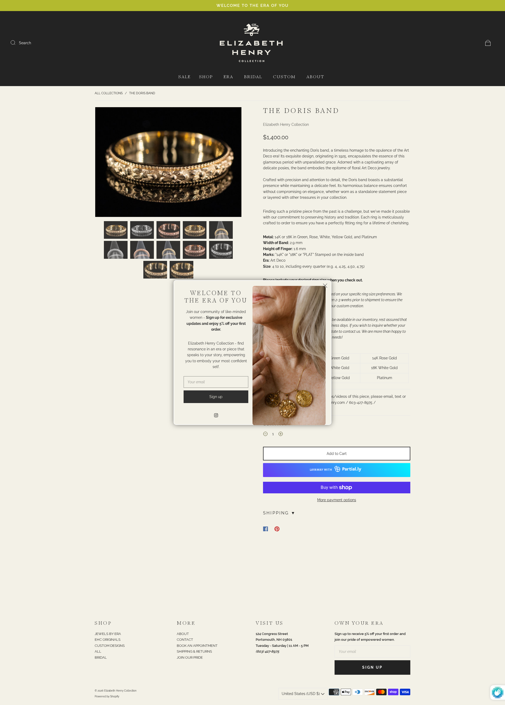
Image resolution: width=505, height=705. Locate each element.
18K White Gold (384, 368)
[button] (109, 163)
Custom (284, 77)
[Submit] (16, 42)
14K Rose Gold (384, 358)
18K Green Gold (336, 358)
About (315, 77)
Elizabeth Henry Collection (286, 124)
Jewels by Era (108, 634)
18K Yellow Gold (336, 378)
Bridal (253, 77)
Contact (185, 640)
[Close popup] (325, 286)
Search (25, 43)
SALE (184, 77)
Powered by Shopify (107, 696)
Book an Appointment (197, 646)
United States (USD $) (301, 694)
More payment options (336, 500)
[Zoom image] (168, 163)
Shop (206, 77)
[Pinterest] (277, 529)
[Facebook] (265, 529)
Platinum (384, 378)
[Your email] (372, 652)
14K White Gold (336, 368)
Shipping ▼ (279, 512)
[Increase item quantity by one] (280, 434)
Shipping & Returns (194, 651)
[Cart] (488, 43)
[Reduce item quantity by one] (265, 434)
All (98, 651)
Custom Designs (110, 646)
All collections (109, 93)
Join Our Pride (190, 657)
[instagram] (216, 415)
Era (228, 77)
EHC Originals (107, 640)
